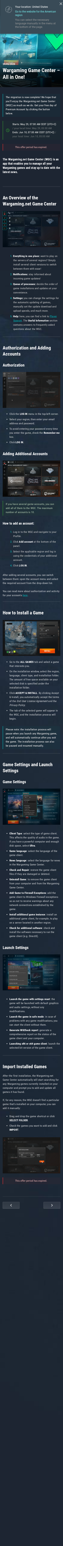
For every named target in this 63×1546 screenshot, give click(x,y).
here (25, 595)
